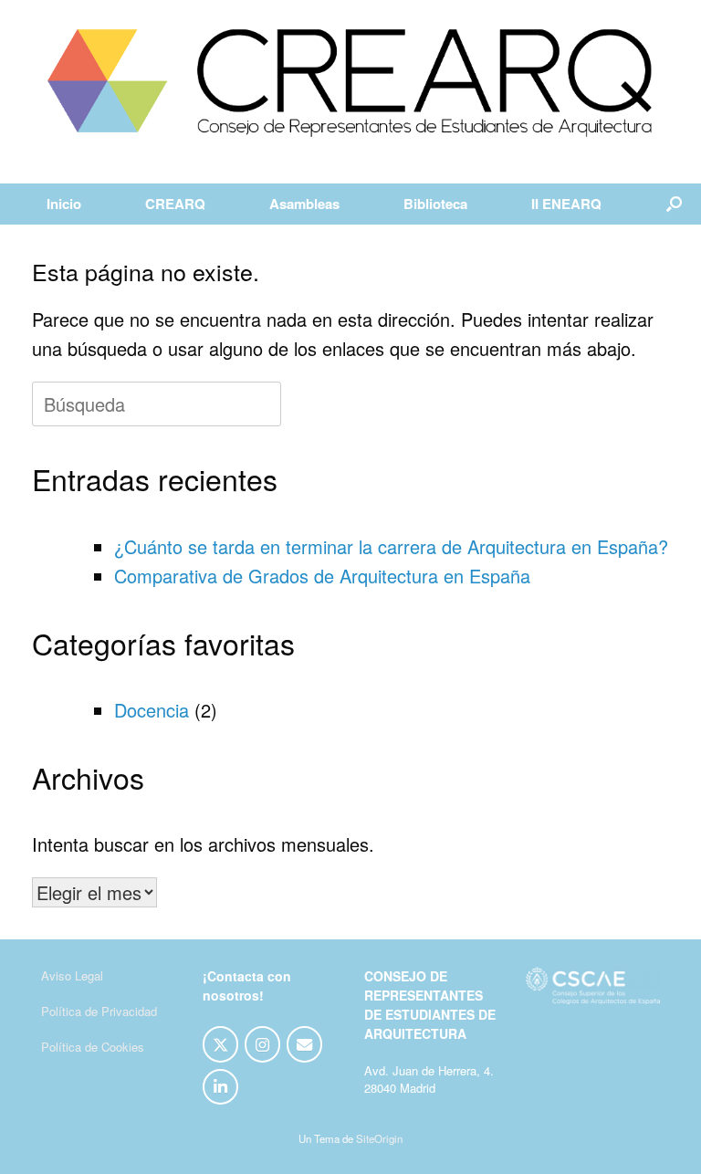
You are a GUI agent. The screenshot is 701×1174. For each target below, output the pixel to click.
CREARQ (175, 204)
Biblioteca (435, 204)
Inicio (64, 204)
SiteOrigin (379, 1138)
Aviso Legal (72, 975)
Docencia (151, 710)
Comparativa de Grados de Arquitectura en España (322, 575)
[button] (674, 204)
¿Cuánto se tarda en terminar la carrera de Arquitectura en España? (391, 546)
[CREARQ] (350, 83)
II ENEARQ (566, 204)
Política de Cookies (92, 1046)
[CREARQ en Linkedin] (220, 1087)
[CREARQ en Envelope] (304, 1044)
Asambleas (304, 204)
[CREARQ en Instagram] (262, 1044)
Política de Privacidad (99, 1011)
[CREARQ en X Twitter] (220, 1044)
